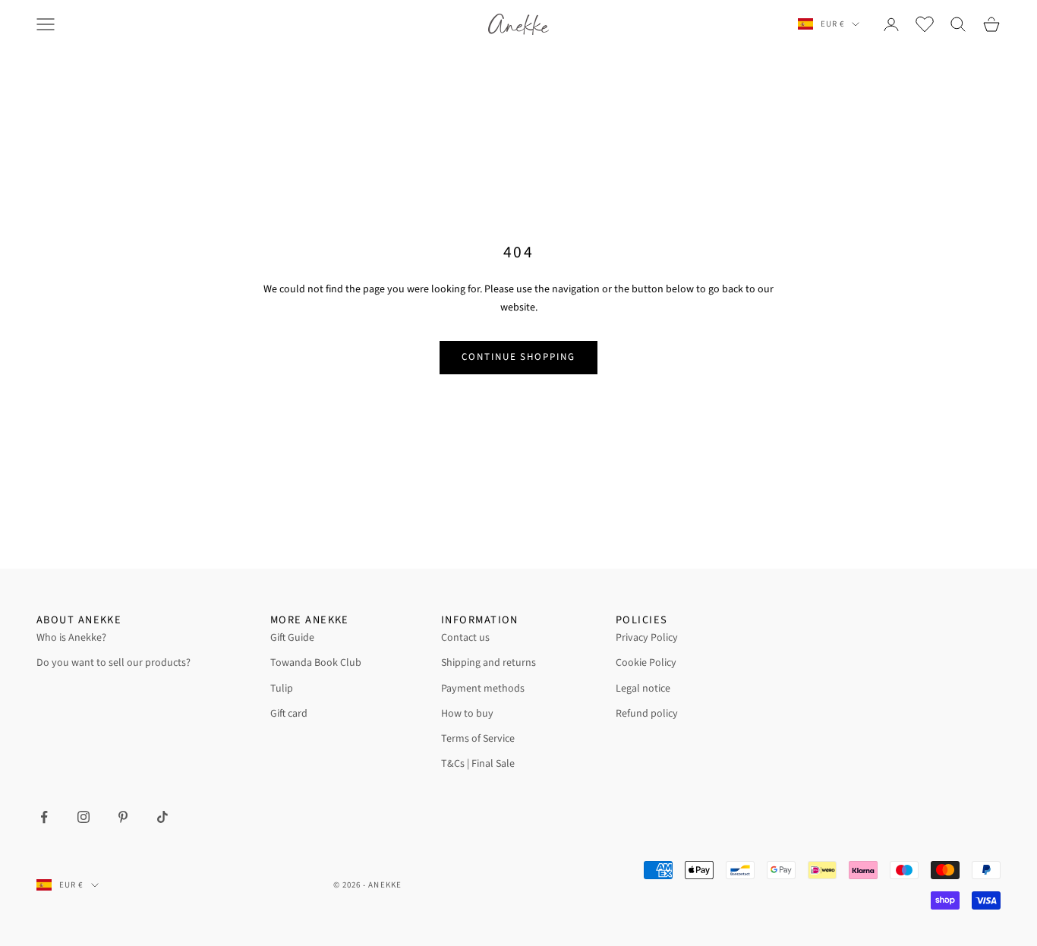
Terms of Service (478, 738)
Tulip (281, 688)
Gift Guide (292, 637)
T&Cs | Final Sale (478, 763)
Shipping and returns (488, 662)
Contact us (465, 637)
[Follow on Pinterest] (123, 817)
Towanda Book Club (315, 662)
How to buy (467, 713)
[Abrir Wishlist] (925, 24)
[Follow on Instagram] (83, 817)
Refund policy (647, 713)
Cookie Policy (646, 662)
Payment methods (483, 688)
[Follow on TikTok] (162, 817)
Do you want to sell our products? (113, 662)
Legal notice (643, 688)
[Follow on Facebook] (44, 817)
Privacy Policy (647, 637)
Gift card (288, 713)
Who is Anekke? (71, 637)
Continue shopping (518, 357)
